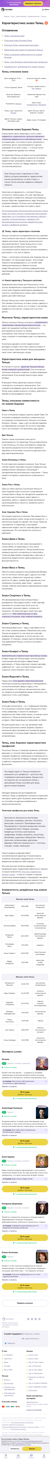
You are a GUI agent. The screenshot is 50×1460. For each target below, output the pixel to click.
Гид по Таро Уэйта (35, 1364)
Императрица (32, 105)
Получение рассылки (18, 1431)
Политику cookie (33, 1429)
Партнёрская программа (9, 1396)
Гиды (12, 16)
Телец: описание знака (14, 36)
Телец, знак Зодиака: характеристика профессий (26, 62)
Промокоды (8, 1385)
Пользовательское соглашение (22, 1424)
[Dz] (39, 1321)
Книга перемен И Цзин (37, 1389)
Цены (6, 1364)
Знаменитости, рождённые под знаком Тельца (24, 67)
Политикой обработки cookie (21, 1445)
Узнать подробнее (34, 1412)
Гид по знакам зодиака (37, 1385)
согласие (19, 1443)
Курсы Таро (33, 1361)
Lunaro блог (33, 1357)
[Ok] (32, 1321)
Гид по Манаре (34, 1368)
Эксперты (31, 1457)
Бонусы (7, 1382)
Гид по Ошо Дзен (35, 1372)
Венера (18, 104)
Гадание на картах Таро (36, 1380)
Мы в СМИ (8, 1372)
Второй (13, 113)
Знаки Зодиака (21, 16)
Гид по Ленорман (35, 1375)
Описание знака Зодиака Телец (18, 40)
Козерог (38, 88)
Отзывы (7, 1368)
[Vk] (28, 1321)
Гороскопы (32, 1392)
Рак (33, 88)
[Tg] (36, 1321)
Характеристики (34, 16)
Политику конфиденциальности (13, 1427)
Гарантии (8, 1361)
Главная (18, 1457)
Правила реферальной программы (14, 1429)
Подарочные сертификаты (9, 1390)
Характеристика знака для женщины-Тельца (23, 50)
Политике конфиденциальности (31, 1441)
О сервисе (8, 1357)
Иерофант (42, 105)
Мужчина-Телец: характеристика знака (21, 45)
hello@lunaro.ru (32, 1404)
